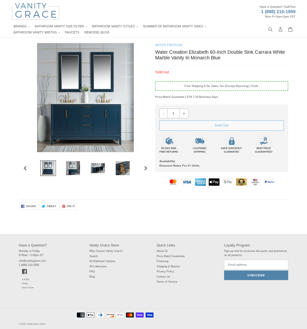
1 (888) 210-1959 (278, 11)
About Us (162, 250)
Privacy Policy (165, 271)
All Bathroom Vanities (102, 261)
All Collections (98, 266)
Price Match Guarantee (171, 256)
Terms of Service (167, 281)
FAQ (92, 271)
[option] (48, 168)
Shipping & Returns (168, 266)
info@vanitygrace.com (32, 260)
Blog (92, 276)
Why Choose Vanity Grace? (106, 250)
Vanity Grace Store (36, 324)
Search (93, 256)
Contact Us (163, 276)
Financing (162, 261)
